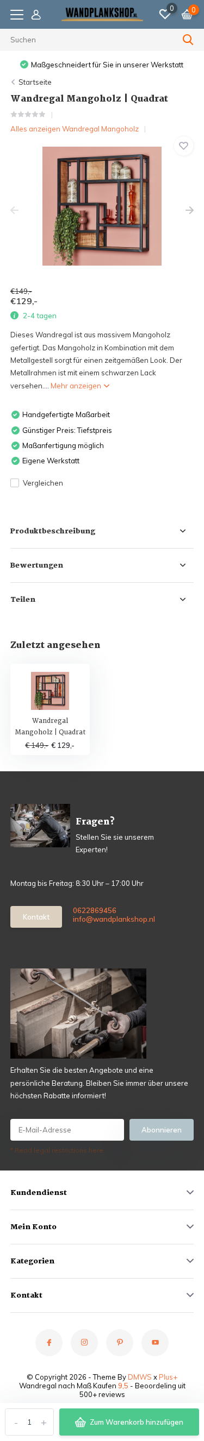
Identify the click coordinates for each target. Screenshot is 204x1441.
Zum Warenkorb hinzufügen (136, 1422)
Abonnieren (161, 1129)
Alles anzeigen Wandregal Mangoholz (74, 128)
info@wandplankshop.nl (109, 919)
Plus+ (168, 1377)
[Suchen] (188, 39)
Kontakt (36, 917)
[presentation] (14, 210)
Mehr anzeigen (77, 385)
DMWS (140, 1377)
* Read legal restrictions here (56, 1150)
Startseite (35, 82)
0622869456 (94, 910)
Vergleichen (43, 483)
